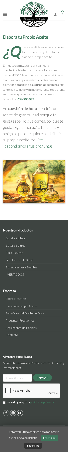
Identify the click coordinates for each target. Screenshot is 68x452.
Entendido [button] (49, 437)
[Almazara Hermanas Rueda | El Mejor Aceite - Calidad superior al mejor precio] (34, 14)
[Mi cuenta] (55, 14)
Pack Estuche (14, 252)
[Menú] (5, 14)
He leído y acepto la (31, 402)
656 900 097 (26, 99)
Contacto (12, 335)
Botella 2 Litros (15, 238)
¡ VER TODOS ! (16, 274)
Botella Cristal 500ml (19, 260)
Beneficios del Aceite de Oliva (25, 313)
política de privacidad (42, 402)
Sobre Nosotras (16, 298)
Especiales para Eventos (21, 267)
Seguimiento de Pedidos (21, 327)
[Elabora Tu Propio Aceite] (34, 181)
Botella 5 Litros (15, 245)
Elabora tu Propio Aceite (21, 306)
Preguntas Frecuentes (20, 320)
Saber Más (33, 445)
